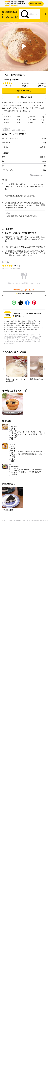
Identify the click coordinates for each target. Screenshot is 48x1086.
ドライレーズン (7, 170)
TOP (3, 520)
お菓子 (10, 520)
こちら (16, 255)
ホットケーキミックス (10, 138)
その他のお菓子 (20, 520)
